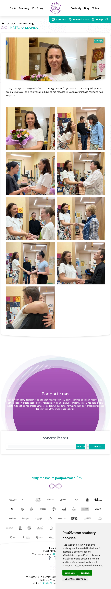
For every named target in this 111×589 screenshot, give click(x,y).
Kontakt (61, 19)
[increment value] (88, 445)
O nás (13, 8)
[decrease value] (88, 448)
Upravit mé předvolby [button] (75, 579)
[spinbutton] (42, 446)
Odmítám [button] (85, 573)
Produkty (76, 8)
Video (95, 8)
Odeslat (97, 446)
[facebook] (50, 558)
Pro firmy (37, 8)
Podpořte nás (81, 19)
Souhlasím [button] (70, 573)
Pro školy (24, 8)
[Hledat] (107, 19)
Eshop (99, 19)
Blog (86, 8)
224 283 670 (46, 583)
